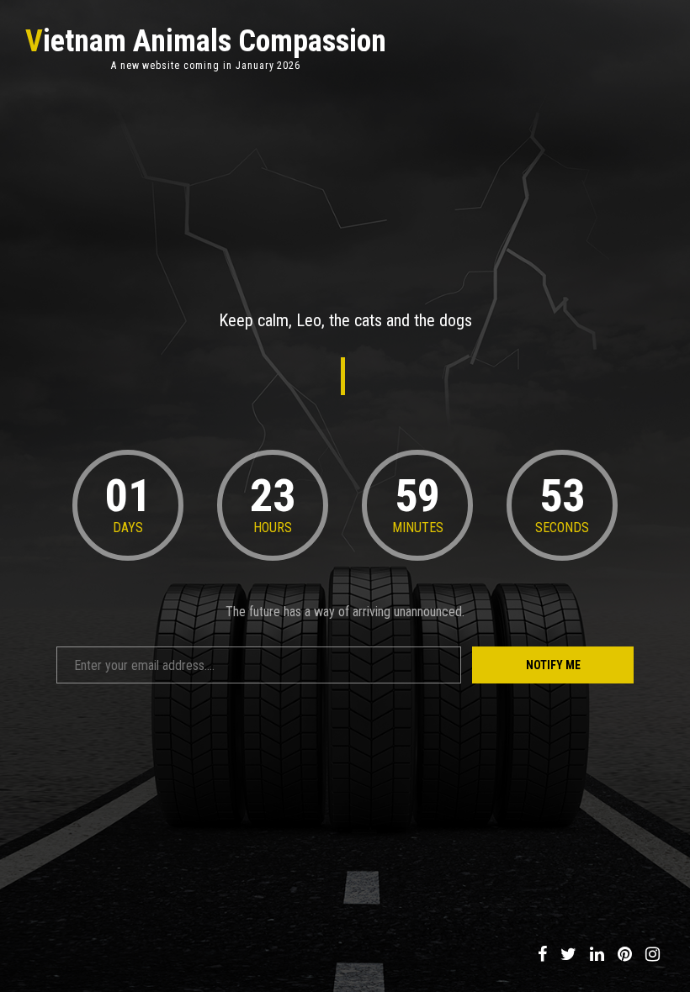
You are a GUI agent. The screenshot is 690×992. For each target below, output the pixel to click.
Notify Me (553, 665)
